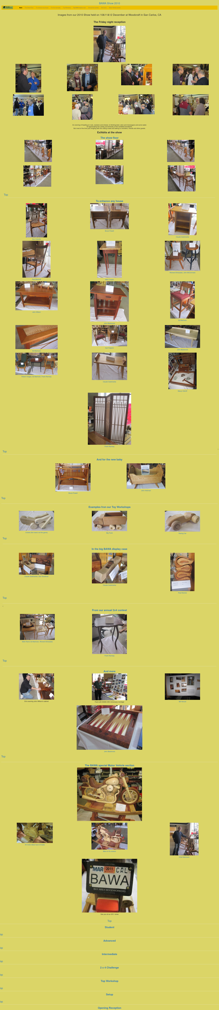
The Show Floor (29, 7)
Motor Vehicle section (115, 7)
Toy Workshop (67, 7)
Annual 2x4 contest (93, 7)
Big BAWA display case (79, 7)
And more (104, 7)
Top (6, 194)
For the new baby (55, 7)
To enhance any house (42, 7)
